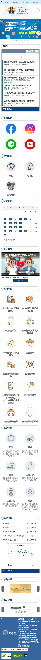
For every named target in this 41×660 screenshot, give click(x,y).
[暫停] (3, 21)
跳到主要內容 (5, 1)
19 (15, 227)
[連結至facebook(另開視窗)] (11, 129)
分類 (20, 57)
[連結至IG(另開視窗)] (30, 129)
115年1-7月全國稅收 (8, 532)
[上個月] (4, 207)
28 (25, 231)
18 (10, 227)
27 (20, 231)
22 (31, 227)
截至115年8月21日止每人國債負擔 (13, 536)
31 (5, 235)
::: (1, 1)
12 (15, 223)
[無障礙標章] (17, 655)
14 (25, 223)
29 (31, 231)
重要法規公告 (32, 51)
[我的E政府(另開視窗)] (25, 655)
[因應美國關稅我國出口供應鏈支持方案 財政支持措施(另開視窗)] (20, 29)
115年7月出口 (6, 523)
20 (20, 227)
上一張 (2, 589)
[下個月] (36, 207)
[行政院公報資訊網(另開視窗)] (6, 656)
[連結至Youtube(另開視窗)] (30, 144)
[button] (38, 10)
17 (5, 227)
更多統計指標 (7, 570)
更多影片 (20, 280)
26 (15, 231)
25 (10, 231)
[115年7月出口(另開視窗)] (20, 555)
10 (5, 223)
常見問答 (25, 2)
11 (10, 223)
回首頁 (6, 2)
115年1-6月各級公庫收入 (10, 540)
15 (31, 223)
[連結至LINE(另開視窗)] (11, 144)
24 (5, 231)
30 (36, 231)
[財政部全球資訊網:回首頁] (18, 10)
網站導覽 (15, 2)
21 (25, 227)
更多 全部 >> (7, 109)
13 (20, 223)
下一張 (38, 589)
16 (36, 223)
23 (36, 227)
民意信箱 (35, 2)
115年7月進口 (6, 527)
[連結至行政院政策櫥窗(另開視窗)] (20, 609)
